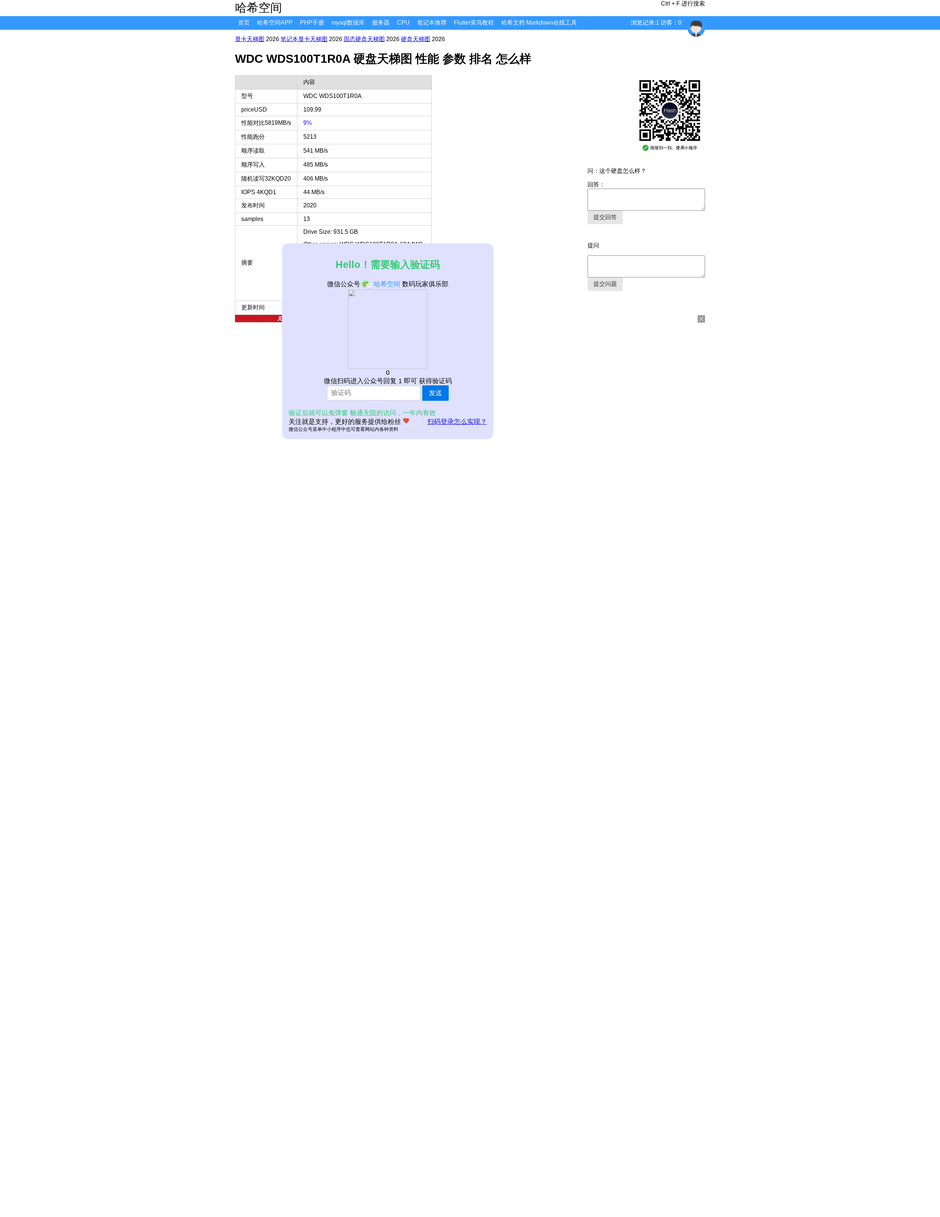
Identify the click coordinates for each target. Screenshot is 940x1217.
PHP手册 (312, 22)
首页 (244, 22)
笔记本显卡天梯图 (304, 39)
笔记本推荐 (431, 22)
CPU (403, 22)
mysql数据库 (348, 22)
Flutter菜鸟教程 (474, 22)
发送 (435, 393)
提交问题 (605, 284)
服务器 (381, 22)
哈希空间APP (275, 22)
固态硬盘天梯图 (364, 39)
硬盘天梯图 (415, 39)
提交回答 (605, 217)
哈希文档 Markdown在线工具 (539, 22)
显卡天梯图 (249, 39)
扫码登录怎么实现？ (457, 421)
